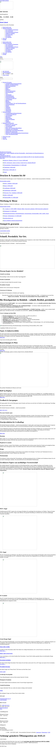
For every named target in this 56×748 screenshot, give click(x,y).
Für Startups (8, 35)
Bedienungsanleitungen (10, 86)
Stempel (7, 105)
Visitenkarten (8, 110)
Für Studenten (8, 37)
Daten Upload (4, 22)
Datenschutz (44, 732)
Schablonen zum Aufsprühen (11, 129)
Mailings (7, 100)
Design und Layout (7, 27)
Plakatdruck (8, 102)
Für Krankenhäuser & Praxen (11, 32)
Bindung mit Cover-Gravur (11, 124)
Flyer (6, 93)
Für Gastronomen (9, 31)
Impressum (38, 732)
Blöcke (7, 88)
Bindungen (7, 87)
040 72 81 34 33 (5, 705)
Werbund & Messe (7, 112)
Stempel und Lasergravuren (11, 131)
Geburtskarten (8, 94)
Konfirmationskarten (9, 97)
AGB (49, 732)
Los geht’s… (3, 664)
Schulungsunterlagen (9, 104)
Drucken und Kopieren (10, 91)
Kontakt (4, 39)
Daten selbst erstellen (5, 646)
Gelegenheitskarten (9, 96)
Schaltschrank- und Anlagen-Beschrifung (14, 130)
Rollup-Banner (8, 118)
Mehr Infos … (3, 650)
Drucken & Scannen (7, 82)
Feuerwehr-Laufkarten (10, 125)
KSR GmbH (2, 671)
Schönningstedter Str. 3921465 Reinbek (5, 699)
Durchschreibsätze (9, 92)
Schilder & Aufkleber (10, 33)
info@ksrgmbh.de (4, 707)
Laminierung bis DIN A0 (10, 98)
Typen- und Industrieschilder (11, 134)
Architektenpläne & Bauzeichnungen (13, 83)
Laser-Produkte (8, 99)
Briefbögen (7, 89)
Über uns (5, 38)
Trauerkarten (8, 109)
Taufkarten (7, 107)
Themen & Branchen (7, 28)
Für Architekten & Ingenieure (11, 29)
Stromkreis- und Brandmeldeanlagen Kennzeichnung (16, 133)
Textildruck (7, 108)
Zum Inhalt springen (4, 0)
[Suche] (0, 80)
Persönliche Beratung (5, 666)
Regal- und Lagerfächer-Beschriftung (13, 128)
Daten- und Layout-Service (6, 653)
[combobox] (6, 59)
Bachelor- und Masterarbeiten (11, 84)
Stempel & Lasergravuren (8, 123)
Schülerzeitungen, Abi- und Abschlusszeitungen (15, 103)
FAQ (1, 709)
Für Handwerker (9, 34)
